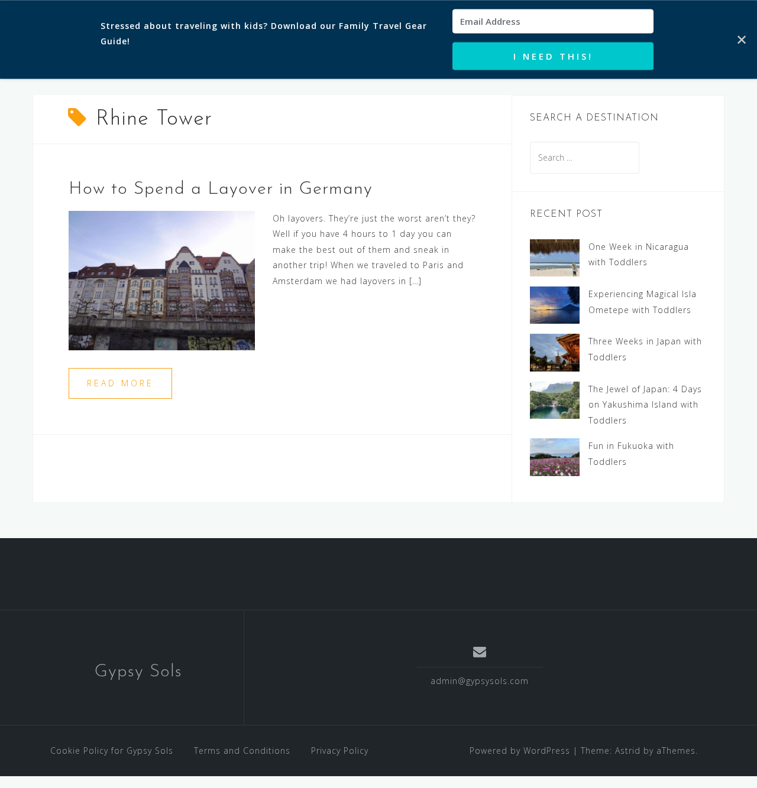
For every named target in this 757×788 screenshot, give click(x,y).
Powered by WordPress (520, 750)
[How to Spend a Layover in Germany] (162, 279)
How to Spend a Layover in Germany (221, 189)
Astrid (627, 750)
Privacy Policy (339, 750)
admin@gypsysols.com (480, 680)
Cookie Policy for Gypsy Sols (111, 750)
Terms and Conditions (242, 750)
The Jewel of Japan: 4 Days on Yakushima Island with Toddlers (645, 404)
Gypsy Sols (138, 672)
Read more (120, 383)
